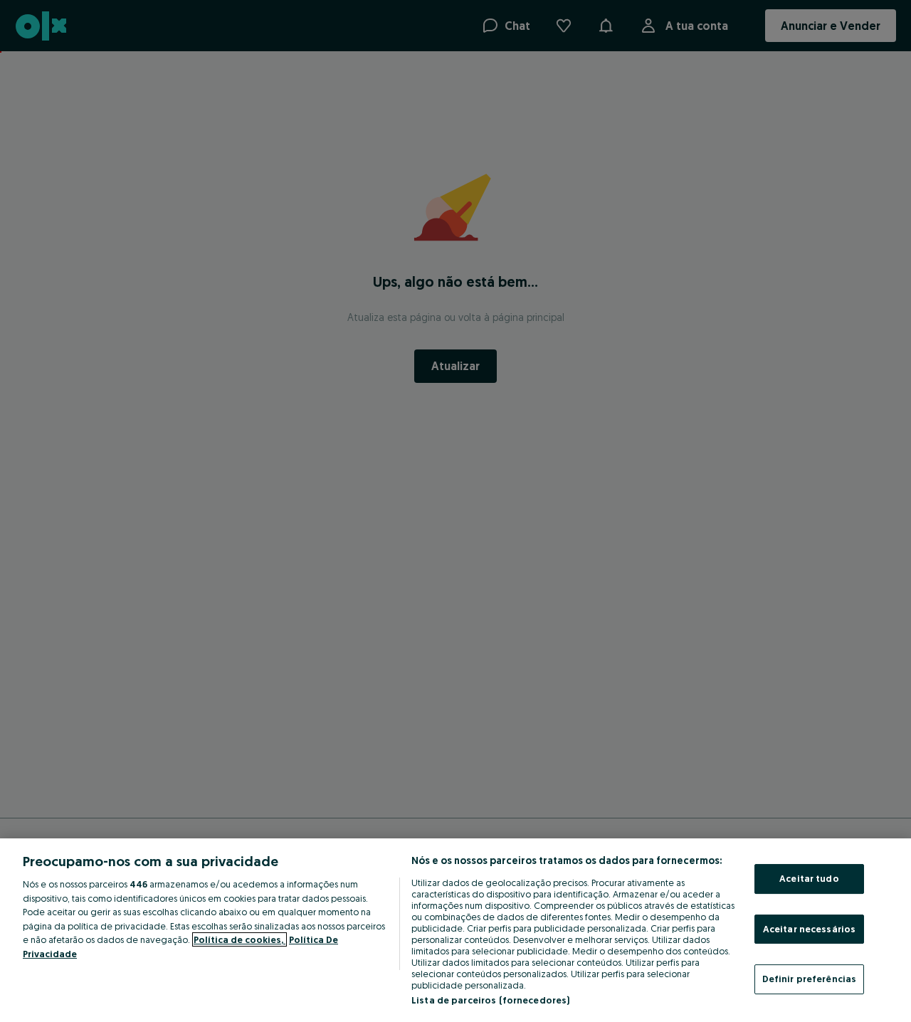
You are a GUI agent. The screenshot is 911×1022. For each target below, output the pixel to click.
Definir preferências (809, 978)
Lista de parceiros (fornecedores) (490, 1000)
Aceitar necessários (809, 928)
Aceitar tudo (809, 878)
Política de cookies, (239, 939)
